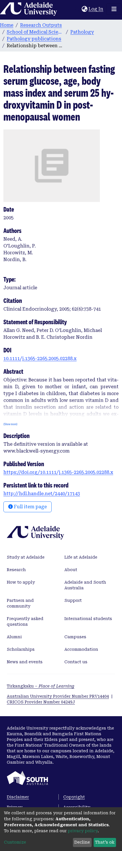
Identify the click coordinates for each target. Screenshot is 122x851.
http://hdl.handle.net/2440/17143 (41, 493)
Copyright (74, 797)
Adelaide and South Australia (85, 585)
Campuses (75, 637)
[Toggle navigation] (114, 9)
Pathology (82, 32)
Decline (82, 842)
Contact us (75, 662)
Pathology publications (34, 39)
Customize (15, 842)
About (70, 569)
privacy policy (83, 831)
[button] (84, 9)
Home (6, 25)
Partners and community (20, 603)
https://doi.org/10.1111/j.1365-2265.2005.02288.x (58, 472)
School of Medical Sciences (35, 32)
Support (73, 600)
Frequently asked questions (25, 621)
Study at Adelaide (26, 557)
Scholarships (21, 649)
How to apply (21, 582)
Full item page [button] (30, 506)
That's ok (104, 842)
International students (88, 618)
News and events (25, 662)
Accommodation (81, 649)
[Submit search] (77, 9)
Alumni (14, 637)
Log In (96, 9)
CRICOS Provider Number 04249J (41, 702)
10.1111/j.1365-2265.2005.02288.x (40, 358)
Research (16, 569)
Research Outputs (41, 25)
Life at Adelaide (80, 557)
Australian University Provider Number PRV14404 (58, 696)
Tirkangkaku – (40, 686)
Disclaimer (18, 797)
